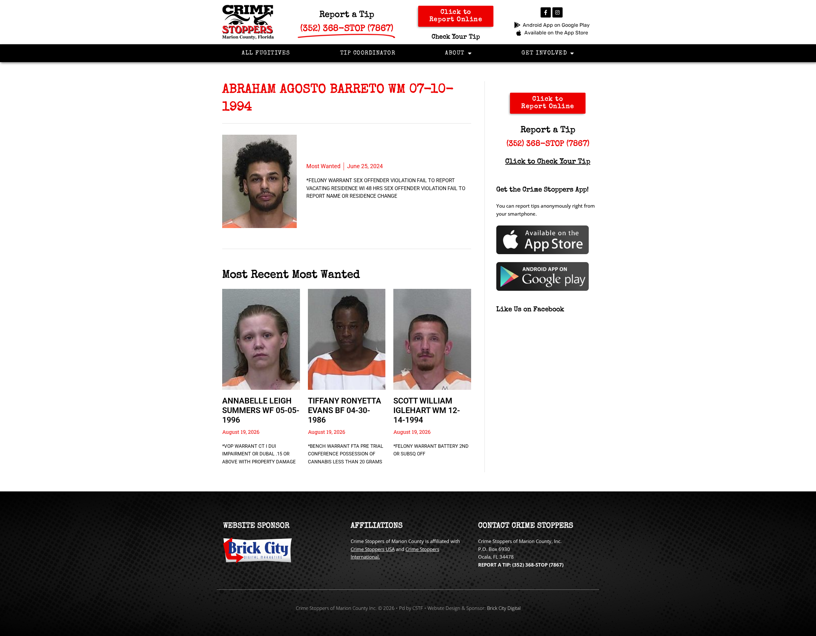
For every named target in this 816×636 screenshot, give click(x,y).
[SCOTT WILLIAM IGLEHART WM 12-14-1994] (432, 339)
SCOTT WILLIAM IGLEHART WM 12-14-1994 (426, 410)
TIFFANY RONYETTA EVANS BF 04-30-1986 (344, 410)
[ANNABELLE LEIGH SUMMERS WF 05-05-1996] (261, 339)
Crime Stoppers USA (373, 549)
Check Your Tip (456, 37)
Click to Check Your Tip (547, 162)
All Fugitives (266, 53)
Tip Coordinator (368, 53)
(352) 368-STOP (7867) (547, 144)
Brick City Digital (504, 608)
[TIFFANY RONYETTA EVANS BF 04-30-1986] (347, 339)
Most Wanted (323, 166)
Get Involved (544, 53)
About (455, 53)
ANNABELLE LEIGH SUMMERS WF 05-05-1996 (260, 410)
